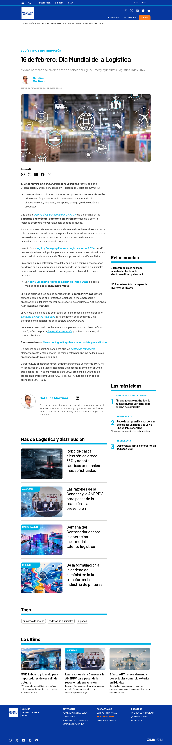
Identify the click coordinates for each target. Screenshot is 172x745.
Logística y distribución (41, 50)
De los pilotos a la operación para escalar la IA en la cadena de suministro (69, 23)
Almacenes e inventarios (75, 720)
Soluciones (130, 18)
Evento (144, 18)
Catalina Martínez (39, 80)
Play (70, 3)
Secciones (113, 18)
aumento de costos (33, 621)
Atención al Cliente (107, 720)
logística (82, 621)
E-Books (59, 3)
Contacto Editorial (107, 713)
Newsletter (44, 3)
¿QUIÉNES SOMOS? (139, 717)
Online (26, 709)
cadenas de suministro (61, 621)
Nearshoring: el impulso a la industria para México (75, 342)
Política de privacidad (142, 713)
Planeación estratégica (75, 713)
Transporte (69, 717)
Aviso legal (137, 720)
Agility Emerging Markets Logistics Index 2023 (58, 281)
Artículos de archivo (73, 724)
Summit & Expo (30, 712)
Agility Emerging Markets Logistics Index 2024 (66, 248)
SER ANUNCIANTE (105, 717)
